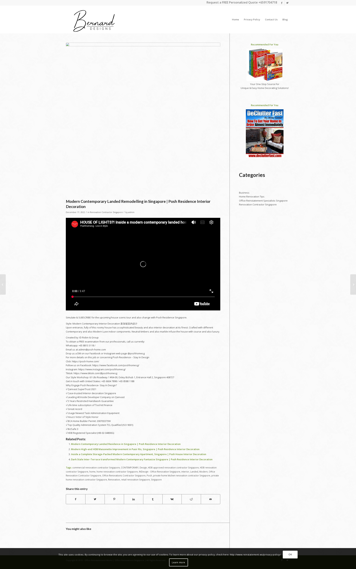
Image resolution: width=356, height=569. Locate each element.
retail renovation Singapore (135, 479)
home (92, 471)
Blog (285, 19)
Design (143, 467)
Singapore (156, 479)
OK (290, 554)
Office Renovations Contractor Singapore (124, 475)
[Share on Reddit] (191, 499)
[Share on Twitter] (95, 499)
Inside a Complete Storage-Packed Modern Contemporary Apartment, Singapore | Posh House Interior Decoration (138, 454)
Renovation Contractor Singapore (106, 212)
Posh (149, 475)
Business (244, 192)
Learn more (178, 562)
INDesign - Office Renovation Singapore (159, 471)
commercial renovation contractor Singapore (96, 467)
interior (185, 471)
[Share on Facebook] (75, 499)
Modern (203, 471)
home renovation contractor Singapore (117, 471)
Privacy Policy (252, 19)
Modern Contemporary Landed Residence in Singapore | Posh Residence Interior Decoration (126, 444)
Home (235, 19)
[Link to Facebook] (281, 3)
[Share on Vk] (172, 499)
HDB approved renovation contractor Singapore (173, 467)
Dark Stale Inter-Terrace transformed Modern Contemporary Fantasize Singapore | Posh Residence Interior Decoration (141, 459)
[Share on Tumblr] (152, 499)
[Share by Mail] (210, 499)
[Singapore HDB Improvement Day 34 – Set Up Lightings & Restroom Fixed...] (353, 284)
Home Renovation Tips (251, 196)
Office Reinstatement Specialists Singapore (263, 200)
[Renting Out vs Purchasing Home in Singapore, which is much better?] (3, 284)
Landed (194, 471)
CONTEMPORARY (130, 467)
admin (131, 212)
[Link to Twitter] (287, 3)
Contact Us (271, 19)
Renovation (114, 479)
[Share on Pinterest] (114, 499)
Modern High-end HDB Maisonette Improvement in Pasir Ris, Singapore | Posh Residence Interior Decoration (135, 449)
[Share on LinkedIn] (133, 499)
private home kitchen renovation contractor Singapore (181, 475)
